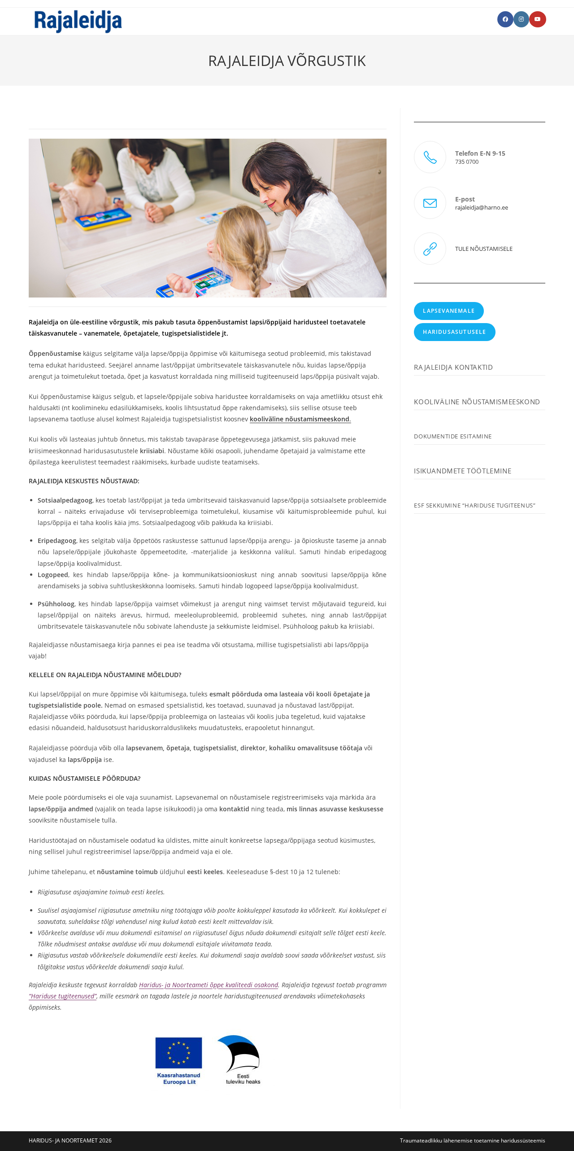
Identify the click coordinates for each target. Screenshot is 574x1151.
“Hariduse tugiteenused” (62, 996)
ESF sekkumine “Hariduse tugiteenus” (474, 505)
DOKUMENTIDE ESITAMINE (453, 436)
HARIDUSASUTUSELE (454, 332)
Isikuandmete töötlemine (462, 470)
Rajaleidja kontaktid (453, 367)
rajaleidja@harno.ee (481, 207)
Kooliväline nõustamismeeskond (477, 401)
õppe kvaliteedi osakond (243, 984)
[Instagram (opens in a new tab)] (521, 19)
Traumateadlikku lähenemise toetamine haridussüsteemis (472, 1140)
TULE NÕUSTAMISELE (484, 249)
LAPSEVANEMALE (449, 311)
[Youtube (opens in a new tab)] (537, 19)
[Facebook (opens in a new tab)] (505, 19)
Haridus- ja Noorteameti (173, 984)
